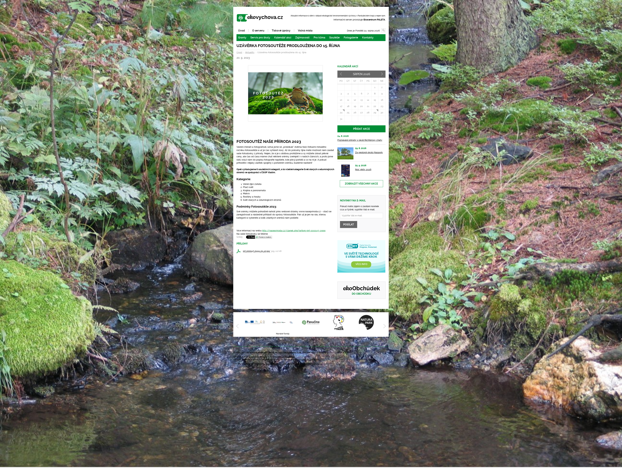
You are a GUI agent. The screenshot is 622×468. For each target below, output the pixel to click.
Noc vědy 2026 (363, 169)
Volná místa (305, 30)
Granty (242, 37)
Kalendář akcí (282, 37)
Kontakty (368, 37)
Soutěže (334, 37)
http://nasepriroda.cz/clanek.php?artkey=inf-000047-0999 (293, 230)
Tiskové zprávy (281, 30)
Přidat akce (361, 128)
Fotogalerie (351, 37)
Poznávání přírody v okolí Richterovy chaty (359, 140)
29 (375, 112)
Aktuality (249, 52)
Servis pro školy (260, 37)
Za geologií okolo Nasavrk (369, 152)
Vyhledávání (385, 30)
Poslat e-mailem (265, 237)
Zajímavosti (302, 37)
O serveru (258, 30)
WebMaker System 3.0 (312, 364)
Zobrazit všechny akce (361, 183)
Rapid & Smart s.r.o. (273, 364)
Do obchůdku (361, 293)
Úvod (241, 30)
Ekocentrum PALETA (258, 357)
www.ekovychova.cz (261, 18)
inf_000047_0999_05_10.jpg (256, 251)
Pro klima (319, 37)
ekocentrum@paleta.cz (284, 357)
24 (341, 112)
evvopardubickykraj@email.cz (311, 359)
